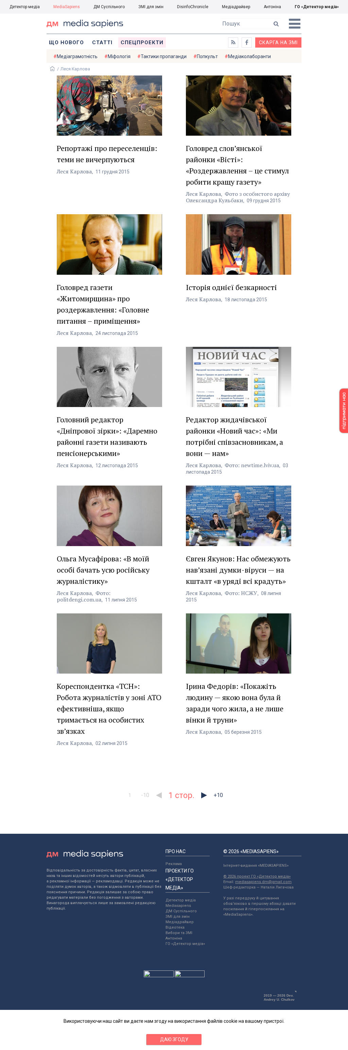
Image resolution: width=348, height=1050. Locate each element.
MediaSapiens (66, 6)
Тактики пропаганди (164, 56)
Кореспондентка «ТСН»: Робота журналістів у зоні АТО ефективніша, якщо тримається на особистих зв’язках (109, 708)
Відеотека (175, 927)
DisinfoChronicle (192, 6)
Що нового (66, 42)
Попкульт (207, 56)
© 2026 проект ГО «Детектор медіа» (257, 876)
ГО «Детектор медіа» (317, 6)
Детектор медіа (25, 6)
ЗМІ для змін (150, 6)
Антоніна (272, 6)
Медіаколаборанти (249, 56)
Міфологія (119, 56)
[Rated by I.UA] (159, 975)
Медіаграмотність (77, 56)
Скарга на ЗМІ (278, 42)
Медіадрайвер (236, 6)
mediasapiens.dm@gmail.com (263, 882)
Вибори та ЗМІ (179, 933)
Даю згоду (174, 1039)
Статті (102, 42)
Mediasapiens (178, 905)
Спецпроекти (142, 42)
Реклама (174, 864)
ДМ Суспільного (109, 6)
